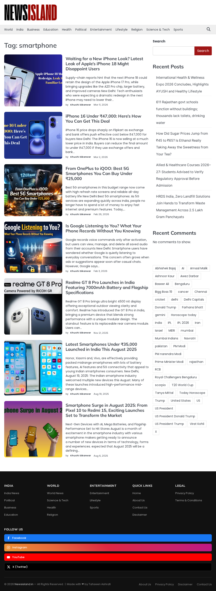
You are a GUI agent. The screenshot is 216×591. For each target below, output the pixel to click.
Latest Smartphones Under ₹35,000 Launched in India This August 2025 (101, 347)
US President (164, 408)
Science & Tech (158, 29)
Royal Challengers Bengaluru (176, 377)
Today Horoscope (192, 393)
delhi (174, 299)
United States (181, 401)
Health (67, 29)
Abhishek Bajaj (165, 268)
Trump (160, 401)
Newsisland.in (24, 584)
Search (159, 41)
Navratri (190, 338)
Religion (137, 29)
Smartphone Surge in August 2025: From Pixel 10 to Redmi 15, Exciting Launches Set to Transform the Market (106, 410)
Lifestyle (122, 29)
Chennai (200, 292)
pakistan (161, 346)
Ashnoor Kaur (164, 276)
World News (55, 493)
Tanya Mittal (164, 393)
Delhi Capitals (194, 299)
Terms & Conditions (188, 500)
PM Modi (179, 346)
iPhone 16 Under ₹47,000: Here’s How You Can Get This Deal (103, 118)
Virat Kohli (197, 424)
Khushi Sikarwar (80, 104)
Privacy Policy (184, 493)
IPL (169, 323)
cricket (160, 299)
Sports (178, 29)
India (19, 29)
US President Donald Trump (175, 416)
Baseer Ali (162, 284)
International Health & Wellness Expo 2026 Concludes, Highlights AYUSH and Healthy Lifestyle (182, 84)
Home (136, 493)
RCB (158, 369)
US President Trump (169, 424)
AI (183, 268)
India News (11, 493)
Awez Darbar (189, 276)
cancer (183, 292)
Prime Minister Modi (169, 362)
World (8, 29)
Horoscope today (183, 315)
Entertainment (101, 29)
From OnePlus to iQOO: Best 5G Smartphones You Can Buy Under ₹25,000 (99, 173)
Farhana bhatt (192, 307)
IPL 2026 (183, 323)
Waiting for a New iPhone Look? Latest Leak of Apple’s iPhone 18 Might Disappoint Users (104, 63)
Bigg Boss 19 (163, 292)
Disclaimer (139, 515)
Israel (159, 330)
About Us (138, 500)
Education (50, 29)
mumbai (187, 330)
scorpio (160, 385)
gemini (160, 315)
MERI (172, 330)
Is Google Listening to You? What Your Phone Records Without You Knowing (104, 228)
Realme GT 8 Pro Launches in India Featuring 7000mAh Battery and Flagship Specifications (107, 287)
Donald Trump (165, 307)
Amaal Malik (199, 268)
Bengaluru (182, 284)
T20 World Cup (182, 385)
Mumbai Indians (166, 338)
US (198, 401)
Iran (197, 323)
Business (33, 29)
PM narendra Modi (168, 354)
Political (80, 29)
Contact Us (139, 508)
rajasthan (196, 362)
